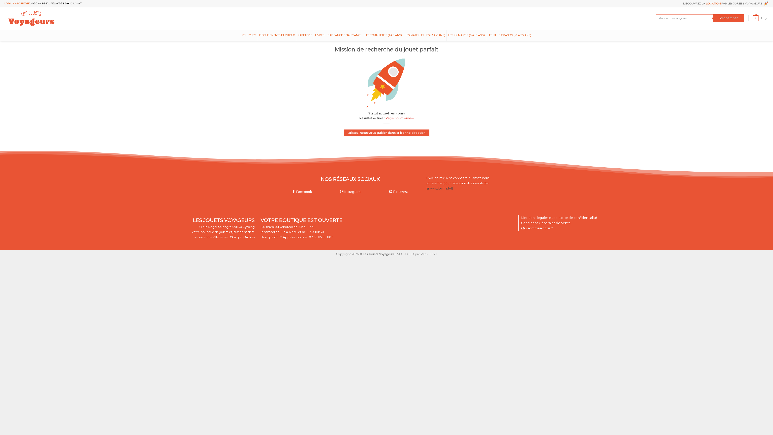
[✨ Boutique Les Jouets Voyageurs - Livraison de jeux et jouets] (51, 18)
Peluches (249, 35)
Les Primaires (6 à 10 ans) (466, 35)
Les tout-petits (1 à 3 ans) (383, 35)
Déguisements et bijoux (277, 35)
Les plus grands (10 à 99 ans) (509, 35)
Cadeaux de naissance (345, 35)
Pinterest (400, 192)
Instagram (352, 192)
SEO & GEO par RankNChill (417, 254)
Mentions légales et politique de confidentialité (559, 218)
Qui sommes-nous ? (537, 228)
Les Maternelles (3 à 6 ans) (425, 35)
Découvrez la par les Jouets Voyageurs (723, 3)
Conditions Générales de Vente (546, 223)
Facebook (303, 192)
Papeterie (305, 35)
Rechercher (728, 18)
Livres (320, 35)
